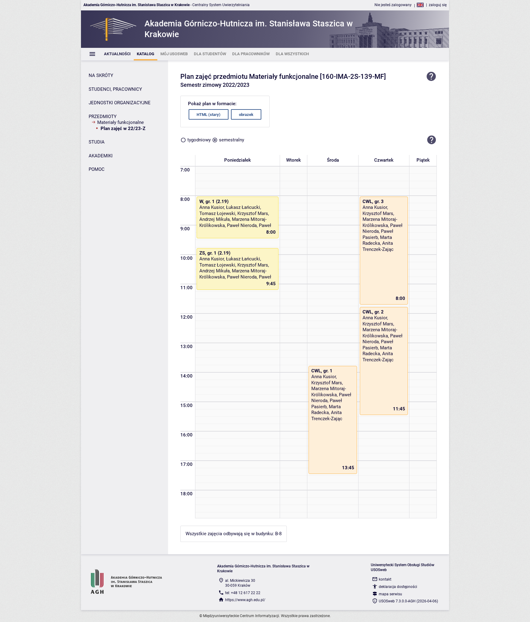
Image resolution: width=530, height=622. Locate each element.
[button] (431, 140)
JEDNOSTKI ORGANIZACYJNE (120, 103)
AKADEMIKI (101, 156)
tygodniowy (199, 140)
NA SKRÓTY (101, 75)
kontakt (385, 579)
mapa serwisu (390, 594)
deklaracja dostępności (398, 587)
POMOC (97, 169)
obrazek (246, 114)
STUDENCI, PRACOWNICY (115, 89)
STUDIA (97, 142)
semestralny (231, 140)
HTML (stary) (209, 114)
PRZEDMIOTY (103, 116)
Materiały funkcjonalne (120, 122)
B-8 (278, 533)
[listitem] (117, 54)
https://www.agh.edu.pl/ (245, 600)
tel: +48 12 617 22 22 (242, 593)
